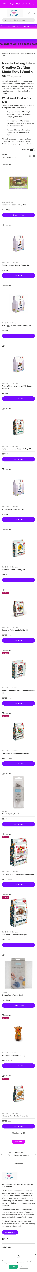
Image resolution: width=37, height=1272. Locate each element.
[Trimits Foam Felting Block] (18, 973)
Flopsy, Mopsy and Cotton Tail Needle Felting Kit (17, 387)
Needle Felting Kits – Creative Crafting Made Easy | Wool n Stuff (18, 54)
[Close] (35, 1255)
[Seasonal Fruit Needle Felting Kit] (18, 608)
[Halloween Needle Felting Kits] (18, 183)
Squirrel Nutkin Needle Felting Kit (15, 265)
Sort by (4, 154)
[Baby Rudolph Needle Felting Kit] (18, 1033)
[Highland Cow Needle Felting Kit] (18, 1094)
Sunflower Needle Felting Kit (13, 570)
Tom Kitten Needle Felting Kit (14, 509)
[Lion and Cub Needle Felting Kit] (18, 912)
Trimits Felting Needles (11, 814)
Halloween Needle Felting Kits (14, 205)
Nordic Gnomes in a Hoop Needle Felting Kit (18, 692)
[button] (33, 13)
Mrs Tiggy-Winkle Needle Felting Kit (16, 326)
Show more (19, 1142)
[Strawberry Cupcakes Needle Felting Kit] (18, 852)
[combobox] (18, 20)
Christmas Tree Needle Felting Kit (15, 753)
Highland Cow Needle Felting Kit (15, 1116)
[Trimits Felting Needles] (18, 792)
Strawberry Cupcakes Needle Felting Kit (18, 874)
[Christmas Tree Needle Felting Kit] (18, 731)
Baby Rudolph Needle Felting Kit (15, 1055)
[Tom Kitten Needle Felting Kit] (18, 487)
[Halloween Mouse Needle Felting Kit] (18, 427)
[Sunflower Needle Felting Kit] (18, 547)
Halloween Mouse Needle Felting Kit (16, 449)
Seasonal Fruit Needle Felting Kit (15, 630)
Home (3, 52)
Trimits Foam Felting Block (12, 995)
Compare (25, 150)
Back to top (18, 1163)
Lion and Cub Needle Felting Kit (14, 935)
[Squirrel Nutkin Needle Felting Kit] (18, 243)
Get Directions (10, 1232)
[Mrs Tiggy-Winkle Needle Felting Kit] (18, 303)
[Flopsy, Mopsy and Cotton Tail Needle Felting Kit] (18, 364)
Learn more (20, 1263)
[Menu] (3, 13)
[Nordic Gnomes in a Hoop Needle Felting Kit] (18, 668)
